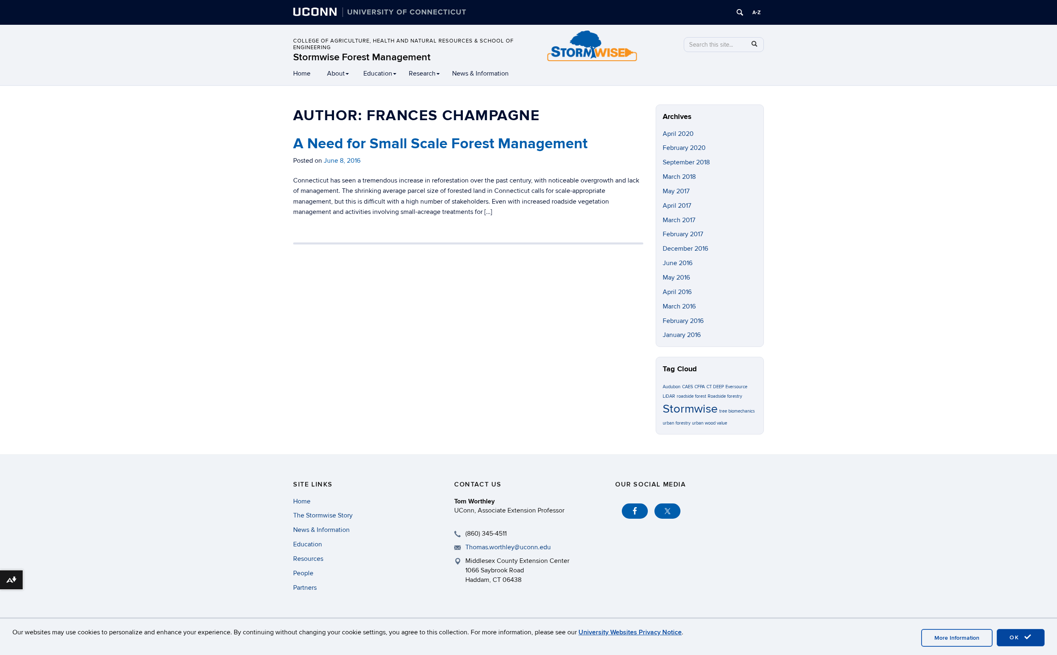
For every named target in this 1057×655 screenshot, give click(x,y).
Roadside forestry (725, 396)
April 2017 (677, 206)
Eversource (736, 386)
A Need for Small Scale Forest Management (440, 144)
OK (1016, 637)
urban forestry (676, 423)
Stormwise (690, 408)
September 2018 (686, 162)
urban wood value (709, 423)
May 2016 (676, 277)
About (336, 73)
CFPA (699, 386)
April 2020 (678, 134)
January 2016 (682, 335)
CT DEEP (715, 386)
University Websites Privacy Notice (630, 632)
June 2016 (677, 263)
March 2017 (679, 220)
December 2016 (685, 248)
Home (301, 73)
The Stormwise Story (323, 515)
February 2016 (683, 321)
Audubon (671, 386)
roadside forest (691, 396)
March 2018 (679, 177)
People (303, 573)
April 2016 (677, 292)
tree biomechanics (737, 411)
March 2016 (679, 306)
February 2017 (683, 234)
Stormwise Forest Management (362, 57)
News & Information (480, 73)
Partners (305, 588)
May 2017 (676, 191)
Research (422, 73)
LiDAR (669, 396)
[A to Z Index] (756, 12)
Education (377, 73)
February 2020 (684, 148)
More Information (956, 637)
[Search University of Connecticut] (740, 12)
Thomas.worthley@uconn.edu (508, 547)
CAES (687, 386)
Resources (308, 559)
